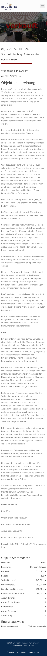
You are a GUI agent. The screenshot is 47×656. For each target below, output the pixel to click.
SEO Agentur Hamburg (30, 643)
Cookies (10, 652)
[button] (42, 6)
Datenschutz (34, 652)
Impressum (22, 652)
